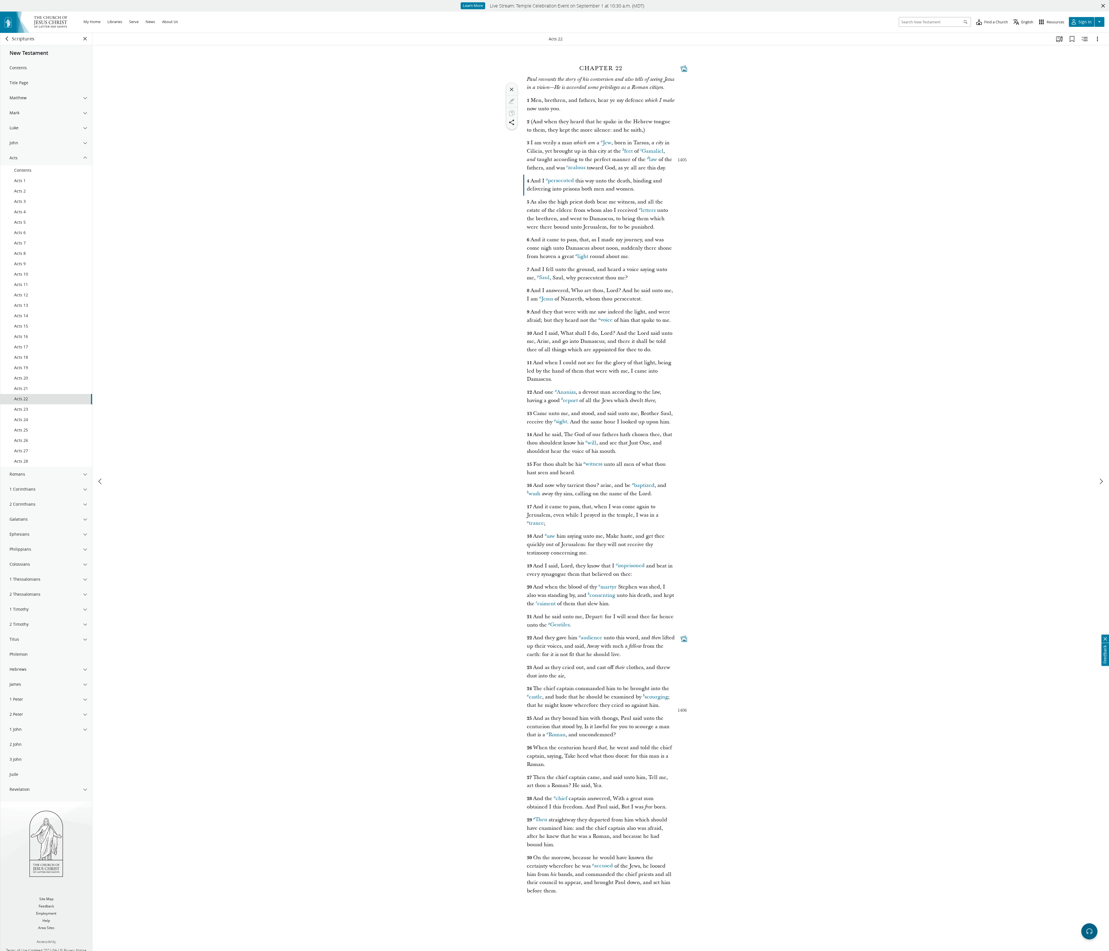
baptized (644, 485)
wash (534, 493)
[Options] (1097, 39)
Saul (544, 277)
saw (551, 536)
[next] (1101, 481)
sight (561, 421)
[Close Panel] (85, 38)
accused (603, 866)
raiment (546, 603)
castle (535, 696)
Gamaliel (652, 151)
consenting (602, 595)
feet (628, 151)
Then (541, 819)
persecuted (561, 180)
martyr (608, 587)
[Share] (511, 122)
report (570, 400)
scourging (656, 696)
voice (606, 320)
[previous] (100, 481)
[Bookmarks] (1072, 39)
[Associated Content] (683, 68)
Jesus (547, 298)
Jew (607, 142)
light (582, 256)
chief (561, 798)
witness (593, 464)
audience (591, 637)
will (591, 442)
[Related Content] (1085, 39)
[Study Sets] (1059, 39)
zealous (576, 167)
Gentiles (560, 625)
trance (536, 523)
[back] (7, 38)
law (653, 159)
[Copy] (511, 113)
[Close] (511, 89)
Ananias (566, 392)
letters (648, 210)
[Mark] (511, 101)
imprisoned (631, 565)
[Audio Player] (1089, 931)
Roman (556, 734)
